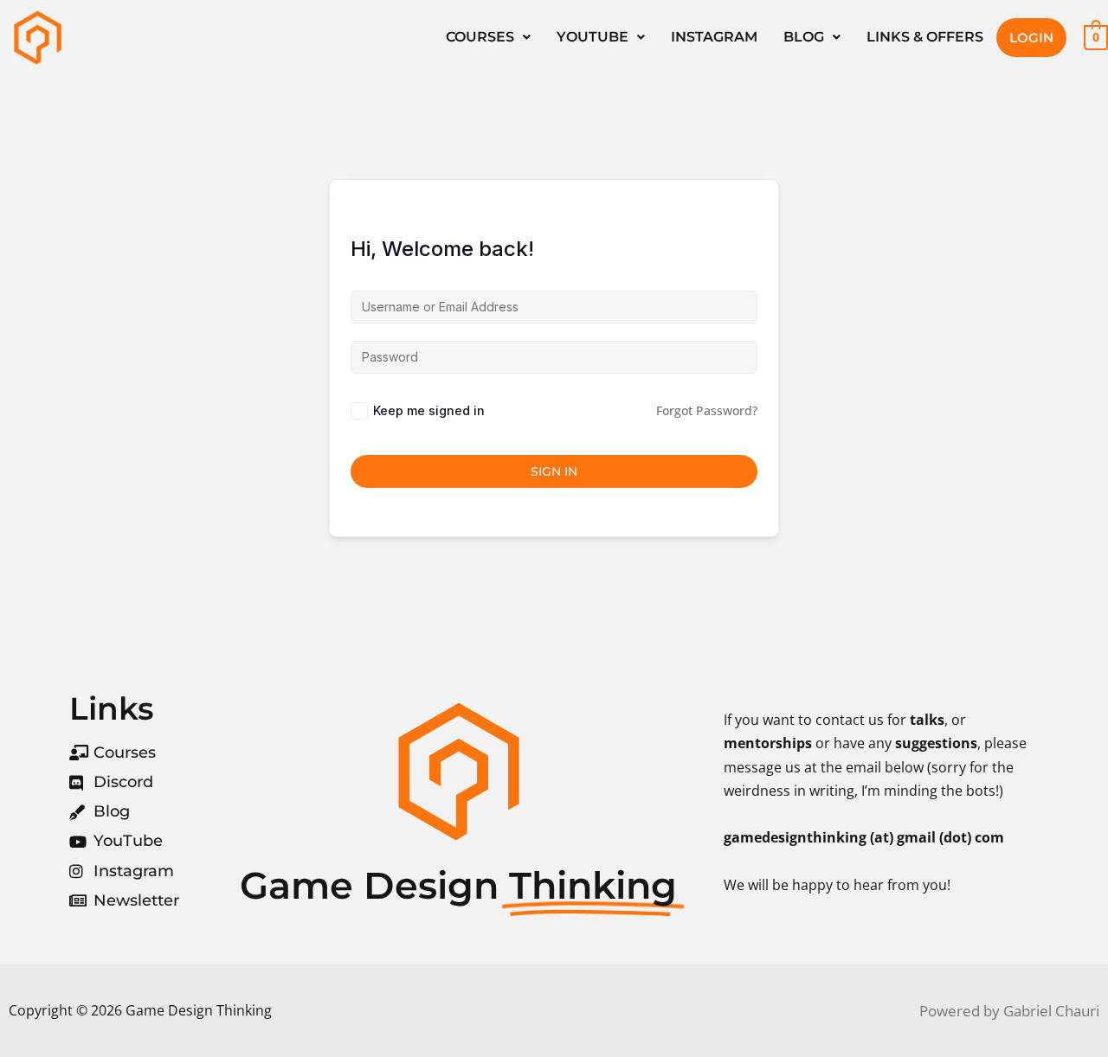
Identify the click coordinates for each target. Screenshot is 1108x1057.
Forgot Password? (706, 410)
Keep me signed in (429, 410)
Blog (803, 37)
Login (1031, 37)
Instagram (714, 37)
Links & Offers (924, 37)
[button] (488, 37)
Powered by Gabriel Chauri (1009, 1011)
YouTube (592, 37)
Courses (480, 37)
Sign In (554, 471)
